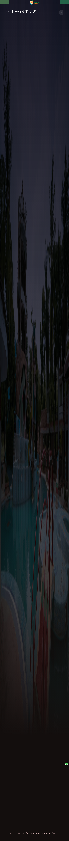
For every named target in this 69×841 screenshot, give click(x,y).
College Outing (33, 833)
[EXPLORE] (61, 12)
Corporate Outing (50, 833)
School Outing (17, 833)
